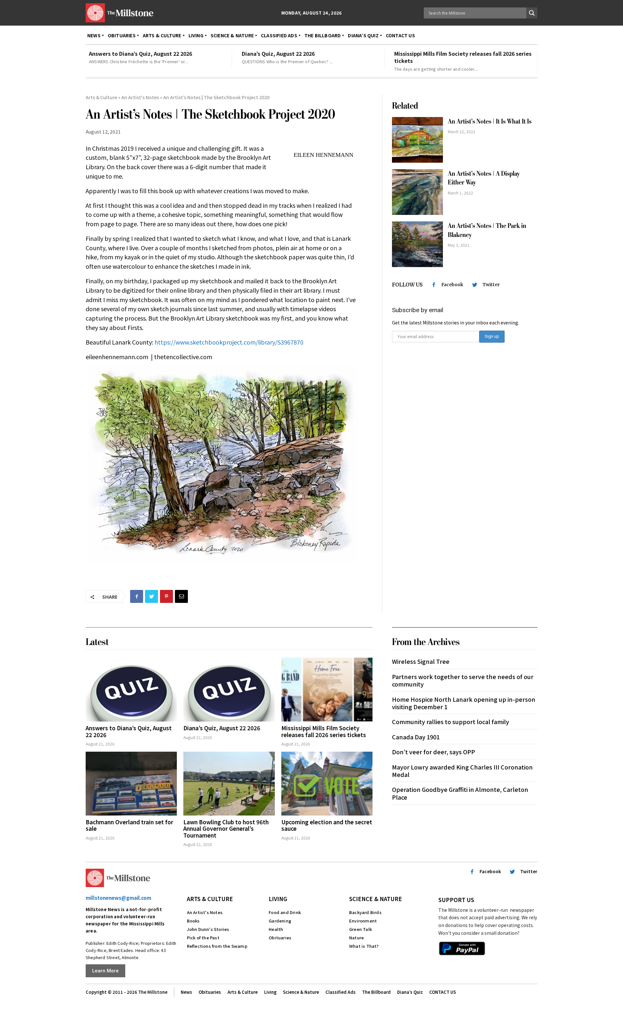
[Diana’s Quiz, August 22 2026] (229, 690)
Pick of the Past (203, 937)
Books (193, 921)
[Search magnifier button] (531, 12)
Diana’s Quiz (410, 992)
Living (278, 899)
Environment (363, 921)
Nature (356, 937)
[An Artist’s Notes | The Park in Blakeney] (417, 244)
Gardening (280, 921)
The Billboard (376, 992)
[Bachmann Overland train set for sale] (131, 784)
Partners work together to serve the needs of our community (462, 680)
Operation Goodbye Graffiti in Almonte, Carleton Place (460, 793)
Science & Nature (375, 899)
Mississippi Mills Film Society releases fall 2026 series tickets (462, 57)
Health (276, 929)
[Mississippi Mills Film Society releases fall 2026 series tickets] (327, 690)
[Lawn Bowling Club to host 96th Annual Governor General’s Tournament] (229, 784)
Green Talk (360, 929)
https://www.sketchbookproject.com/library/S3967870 (228, 342)
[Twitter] (151, 596)
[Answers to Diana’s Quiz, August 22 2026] (131, 690)
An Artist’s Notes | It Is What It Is (489, 121)
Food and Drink (285, 912)
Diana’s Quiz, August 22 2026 (278, 53)
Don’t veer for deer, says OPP (433, 751)
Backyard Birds (365, 912)
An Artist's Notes (140, 97)
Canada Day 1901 (416, 737)
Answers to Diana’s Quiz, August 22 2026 (140, 53)
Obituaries (280, 937)
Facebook (452, 285)
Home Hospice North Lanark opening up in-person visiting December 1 (463, 703)
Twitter (491, 285)
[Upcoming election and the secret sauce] (327, 784)
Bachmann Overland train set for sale (129, 825)
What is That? (364, 946)
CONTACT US (442, 992)
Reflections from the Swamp (217, 946)
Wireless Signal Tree (420, 661)
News (186, 992)
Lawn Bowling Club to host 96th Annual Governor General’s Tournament (226, 828)
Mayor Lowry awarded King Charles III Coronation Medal (462, 771)
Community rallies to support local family (450, 721)
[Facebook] (136, 596)
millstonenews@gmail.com (118, 897)
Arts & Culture (101, 97)
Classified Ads (340, 992)
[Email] (181, 596)
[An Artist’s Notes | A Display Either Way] (417, 192)
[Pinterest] (166, 596)
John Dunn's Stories (208, 929)
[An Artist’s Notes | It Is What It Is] (417, 140)
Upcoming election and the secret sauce (326, 825)
